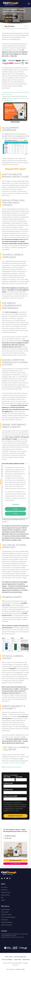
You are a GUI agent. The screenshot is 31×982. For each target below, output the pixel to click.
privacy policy (15, 810)
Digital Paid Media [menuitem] (5, 909)
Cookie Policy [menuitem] (17, 959)
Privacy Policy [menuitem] (9, 956)
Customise (15, 504)
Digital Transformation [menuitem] (6, 924)
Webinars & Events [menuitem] (5, 892)
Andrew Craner (20, 969)
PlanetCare (11, 767)
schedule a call (7, 100)
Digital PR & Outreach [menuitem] (6, 914)
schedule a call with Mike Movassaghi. (14, 762)
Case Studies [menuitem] (4, 889)
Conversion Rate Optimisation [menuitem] (8, 917)
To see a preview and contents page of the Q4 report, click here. (15, 93)
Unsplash (18, 767)
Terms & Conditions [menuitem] (7, 959)
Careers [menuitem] (3, 900)
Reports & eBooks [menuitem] (5, 895)
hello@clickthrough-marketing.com (9, 937)
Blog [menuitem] (2, 897)
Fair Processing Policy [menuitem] (20, 956)
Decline (15, 513)
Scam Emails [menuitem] (26, 959)
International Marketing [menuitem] (6, 922)
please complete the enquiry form (19, 98)
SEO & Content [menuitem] (4, 912)
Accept (15, 509)
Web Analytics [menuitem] (4, 919)
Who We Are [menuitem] (4, 887)
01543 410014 (21, 937)
